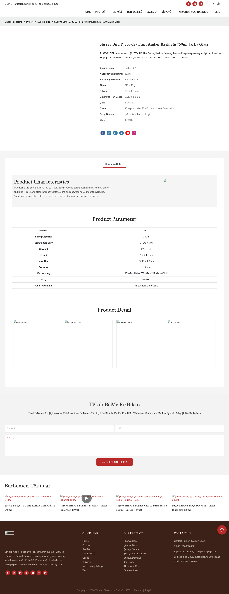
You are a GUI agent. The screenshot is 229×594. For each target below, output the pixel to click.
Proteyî (29, 21)
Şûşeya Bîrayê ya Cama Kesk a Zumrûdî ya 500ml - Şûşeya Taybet (141, 507)
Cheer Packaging (13, 21)
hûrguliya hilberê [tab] (114, 164)
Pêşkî (148, 590)
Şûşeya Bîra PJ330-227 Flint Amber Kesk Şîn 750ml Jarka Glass (87, 21)
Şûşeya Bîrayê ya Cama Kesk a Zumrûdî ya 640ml (30, 507)
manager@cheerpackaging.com (199, 551)
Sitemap (138, 590)
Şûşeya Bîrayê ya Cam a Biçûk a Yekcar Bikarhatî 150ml (83, 507)
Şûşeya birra (43, 21)
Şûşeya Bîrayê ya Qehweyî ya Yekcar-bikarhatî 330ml (194, 507)
